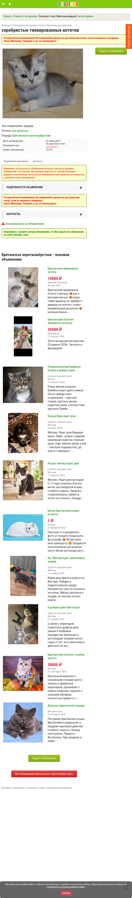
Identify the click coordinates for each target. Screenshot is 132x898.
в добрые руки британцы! (64, 607)
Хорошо (66, 893)
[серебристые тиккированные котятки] (43, 50)
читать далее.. (86, 16)
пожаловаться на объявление (24, 224)
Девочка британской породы (66, 705)
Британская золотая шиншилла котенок (60, 321)
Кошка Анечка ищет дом (63, 463)
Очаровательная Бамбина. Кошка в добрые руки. (64, 368)
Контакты (37, 161)
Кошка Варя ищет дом (62, 416)
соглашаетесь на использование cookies (66, 886)
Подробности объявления (16, 161)
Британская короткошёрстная (31, 135)
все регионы (20, 131)
